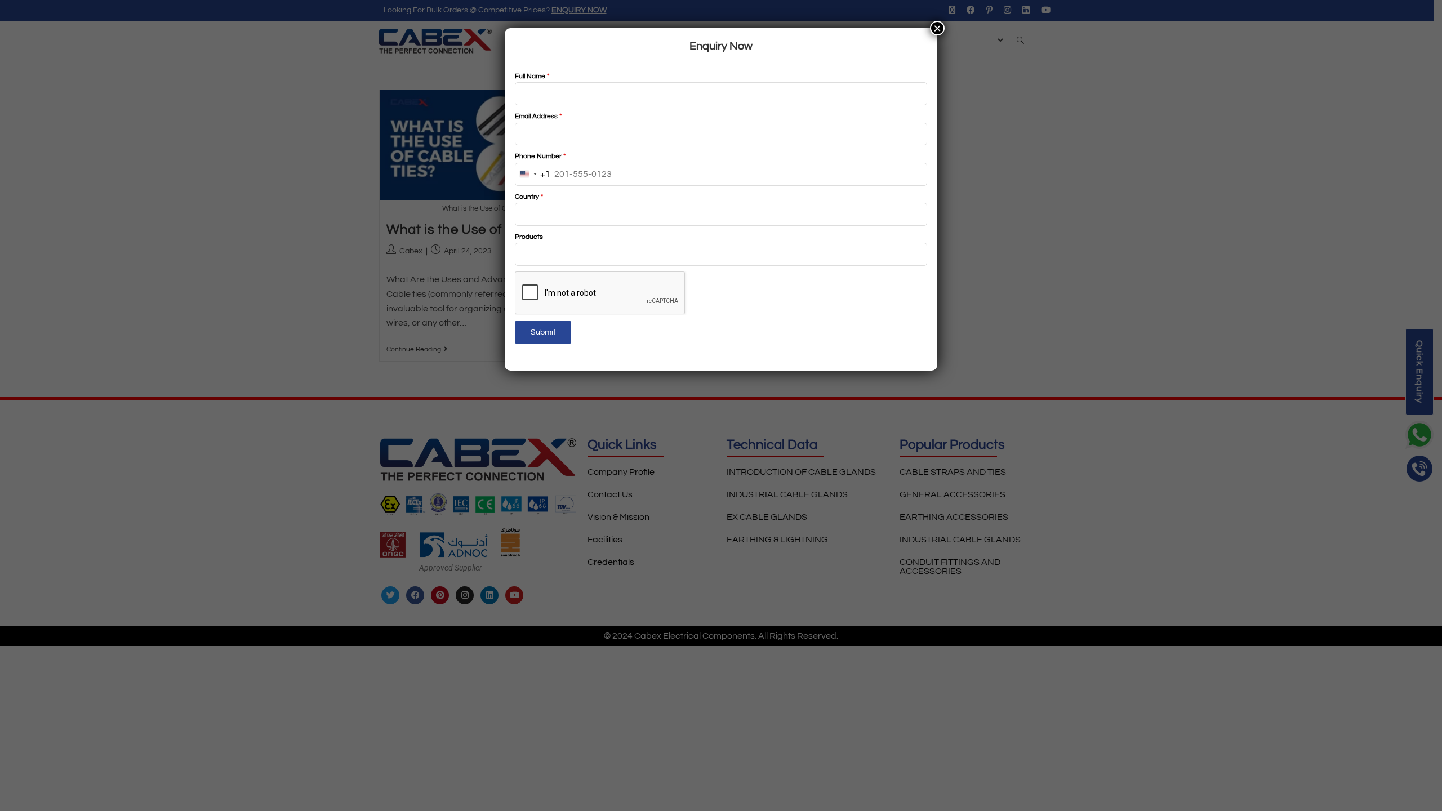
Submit (543, 332)
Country (529, 196)
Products (529, 236)
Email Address (538, 116)
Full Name (532, 76)
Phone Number (540, 156)
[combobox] (532, 174)
